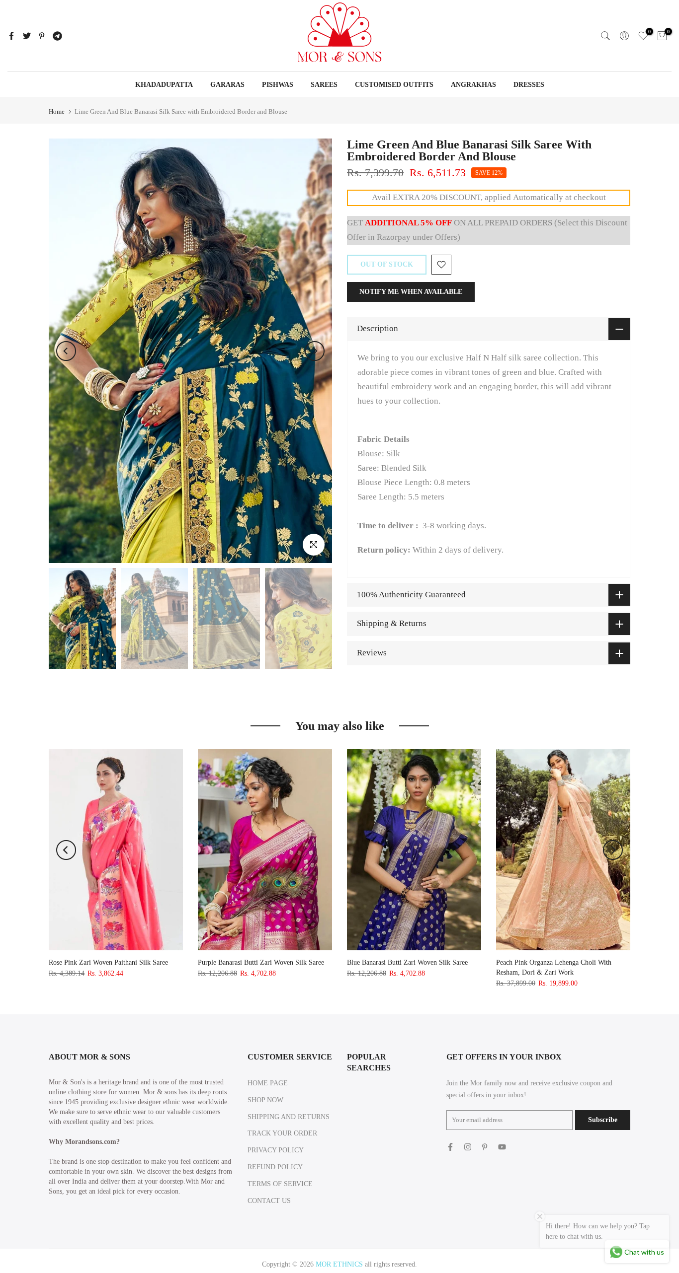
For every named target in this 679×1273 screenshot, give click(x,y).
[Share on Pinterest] (41, 36)
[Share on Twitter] (27, 36)
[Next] (315, 351)
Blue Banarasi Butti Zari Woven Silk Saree (407, 962)
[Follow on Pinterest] (484, 1147)
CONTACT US (269, 1200)
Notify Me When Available (410, 291)
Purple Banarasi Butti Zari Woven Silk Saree (261, 962)
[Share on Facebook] (11, 36)
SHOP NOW (265, 1100)
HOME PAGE (268, 1083)
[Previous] (66, 351)
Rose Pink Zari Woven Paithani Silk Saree (108, 962)
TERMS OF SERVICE (280, 1184)
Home (57, 111)
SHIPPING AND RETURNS (289, 1117)
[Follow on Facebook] (450, 1147)
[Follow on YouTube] (502, 1147)
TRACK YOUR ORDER (282, 1133)
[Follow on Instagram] (467, 1147)
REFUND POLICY (275, 1167)
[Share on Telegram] (57, 36)
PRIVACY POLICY (276, 1150)
